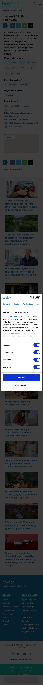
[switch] (36, 352)
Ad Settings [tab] (28, 304)
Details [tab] (16, 304)
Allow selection (21, 386)
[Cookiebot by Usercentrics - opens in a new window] (30, 297)
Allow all (21, 378)
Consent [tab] (6, 304)
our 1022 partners (17, 316)
